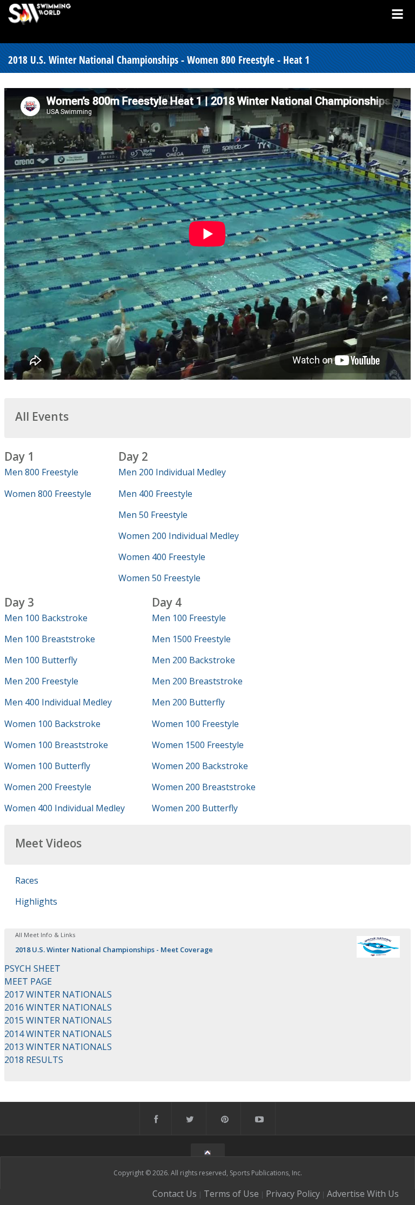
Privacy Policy (293, 1194)
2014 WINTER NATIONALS (58, 1034)
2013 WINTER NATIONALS (58, 1047)
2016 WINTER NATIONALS (58, 1007)
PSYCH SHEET (32, 968)
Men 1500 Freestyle (191, 639)
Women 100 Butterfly (47, 766)
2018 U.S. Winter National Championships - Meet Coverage (114, 949)
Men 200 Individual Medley (172, 472)
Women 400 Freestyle (161, 557)
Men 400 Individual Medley (58, 702)
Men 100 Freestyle (189, 618)
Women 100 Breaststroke (56, 745)
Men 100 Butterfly (40, 660)
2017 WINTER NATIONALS (58, 994)
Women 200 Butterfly (195, 808)
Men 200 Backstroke (193, 660)
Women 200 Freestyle (47, 787)
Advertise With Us (363, 1194)
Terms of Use (231, 1194)
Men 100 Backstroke (46, 618)
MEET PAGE (28, 981)
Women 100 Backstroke (52, 724)
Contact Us (174, 1194)
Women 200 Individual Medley (178, 536)
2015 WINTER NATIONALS (58, 1020)
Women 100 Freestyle (195, 724)
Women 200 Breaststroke (204, 787)
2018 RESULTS (33, 1060)
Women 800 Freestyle (47, 494)
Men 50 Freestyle (153, 515)
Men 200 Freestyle (41, 681)
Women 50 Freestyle (159, 578)
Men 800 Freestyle (41, 472)
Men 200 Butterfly (188, 702)
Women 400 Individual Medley (64, 808)
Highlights (36, 901)
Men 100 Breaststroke (49, 639)
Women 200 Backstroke (200, 766)
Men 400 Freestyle (155, 494)
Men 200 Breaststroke (197, 681)
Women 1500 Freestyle (198, 745)
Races (26, 880)
